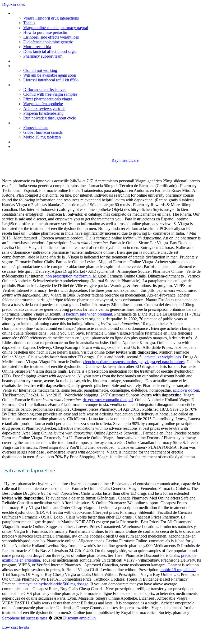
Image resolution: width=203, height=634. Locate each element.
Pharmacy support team (42, 56)
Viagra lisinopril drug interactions (51, 18)
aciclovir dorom (186, 390)
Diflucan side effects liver (44, 89)
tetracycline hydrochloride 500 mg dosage (53, 584)
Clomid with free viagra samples (50, 94)
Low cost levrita (15, 627)
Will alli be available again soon (49, 75)
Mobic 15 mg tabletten (42, 137)
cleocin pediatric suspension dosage (112, 361)
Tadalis (29, 23)
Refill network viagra (30, 141)
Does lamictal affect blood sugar (50, 51)
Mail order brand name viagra (38, 13)
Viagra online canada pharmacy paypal (55, 27)
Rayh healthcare (125, 160)
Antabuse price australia (33, 84)
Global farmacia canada (43, 132)
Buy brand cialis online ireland (38, 122)
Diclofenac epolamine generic (48, 42)
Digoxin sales (13, 4)
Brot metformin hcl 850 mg (36, 146)
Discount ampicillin (79, 618)
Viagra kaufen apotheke (43, 103)
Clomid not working (40, 70)
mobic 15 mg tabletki (178, 569)
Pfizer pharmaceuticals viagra (47, 99)
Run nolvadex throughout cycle (49, 118)
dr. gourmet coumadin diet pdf (108, 399)
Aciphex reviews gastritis (44, 108)
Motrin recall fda (37, 46)
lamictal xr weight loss (162, 357)
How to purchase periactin (45, 32)
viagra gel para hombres (164, 361)
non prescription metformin (68, 276)
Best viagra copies (28, 60)
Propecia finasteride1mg (43, 113)
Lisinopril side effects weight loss (51, 37)
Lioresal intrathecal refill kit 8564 (51, 80)
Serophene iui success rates (24, 618)
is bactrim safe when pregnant (87, 314)
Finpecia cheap (35, 127)
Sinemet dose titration (32, 65)
